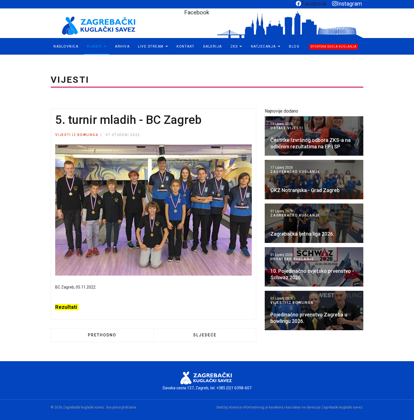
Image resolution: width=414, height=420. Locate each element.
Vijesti (94, 46)
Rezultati (67, 307)
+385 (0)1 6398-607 (233, 388)
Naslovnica (66, 46)
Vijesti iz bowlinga (76, 135)
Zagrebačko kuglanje (295, 172)
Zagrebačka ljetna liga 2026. (302, 234)
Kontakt (186, 46)
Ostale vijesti (286, 128)
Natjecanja (263, 46)
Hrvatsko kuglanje (292, 259)
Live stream (151, 46)
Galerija (212, 46)
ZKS (234, 46)
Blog (294, 46)
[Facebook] (5, 57)
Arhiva (122, 46)
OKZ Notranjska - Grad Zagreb (305, 190)
